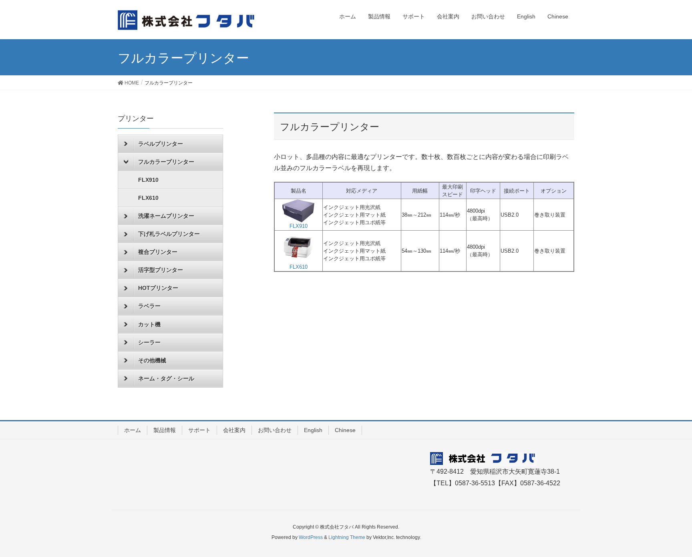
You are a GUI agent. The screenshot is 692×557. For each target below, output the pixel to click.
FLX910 (148, 180)
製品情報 (164, 430)
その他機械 (152, 360)
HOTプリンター (158, 288)
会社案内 (234, 430)
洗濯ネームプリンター (166, 216)
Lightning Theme (346, 537)
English (313, 430)
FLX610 (148, 198)
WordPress (311, 537)
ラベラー (149, 306)
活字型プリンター (160, 270)
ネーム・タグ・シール (166, 378)
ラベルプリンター (160, 144)
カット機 (149, 324)
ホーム (132, 430)
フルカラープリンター (166, 162)
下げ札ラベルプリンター (169, 234)
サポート (199, 430)
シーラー (149, 342)
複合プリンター (157, 252)
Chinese (345, 430)
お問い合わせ (275, 430)
